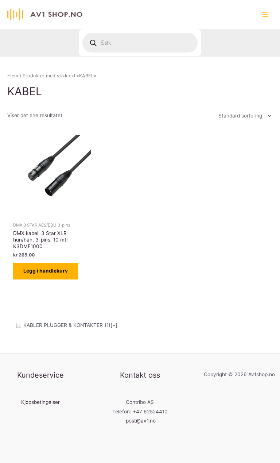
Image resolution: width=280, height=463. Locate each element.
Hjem (12, 75)
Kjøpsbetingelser (40, 402)
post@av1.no (141, 421)
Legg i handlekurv (45, 271)
